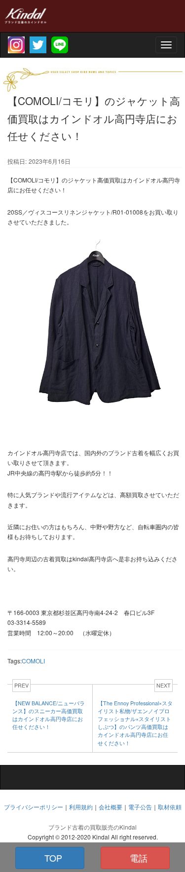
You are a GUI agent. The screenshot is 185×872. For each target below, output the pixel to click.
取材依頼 (170, 806)
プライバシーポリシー (33, 806)
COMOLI (33, 660)
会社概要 (110, 806)
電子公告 (140, 806)
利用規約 (81, 806)
